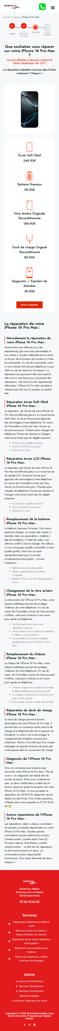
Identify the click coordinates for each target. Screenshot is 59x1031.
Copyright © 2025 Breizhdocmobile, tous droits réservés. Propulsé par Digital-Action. (29, 1016)
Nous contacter (29, 304)
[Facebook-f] (24, 1025)
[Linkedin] (34, 1025)
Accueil (6, 17)
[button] (53, 7)
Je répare (16, 17)
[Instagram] (29, 1025)
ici (41, 73)
